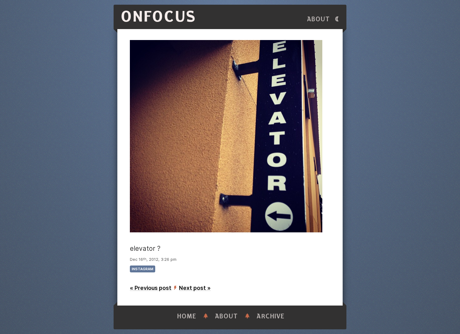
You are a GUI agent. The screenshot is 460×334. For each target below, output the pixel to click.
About (318, 19)
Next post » (195, 288)
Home (187, 316)
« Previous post (150, 288)
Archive (271, 316)
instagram (142, 269)
